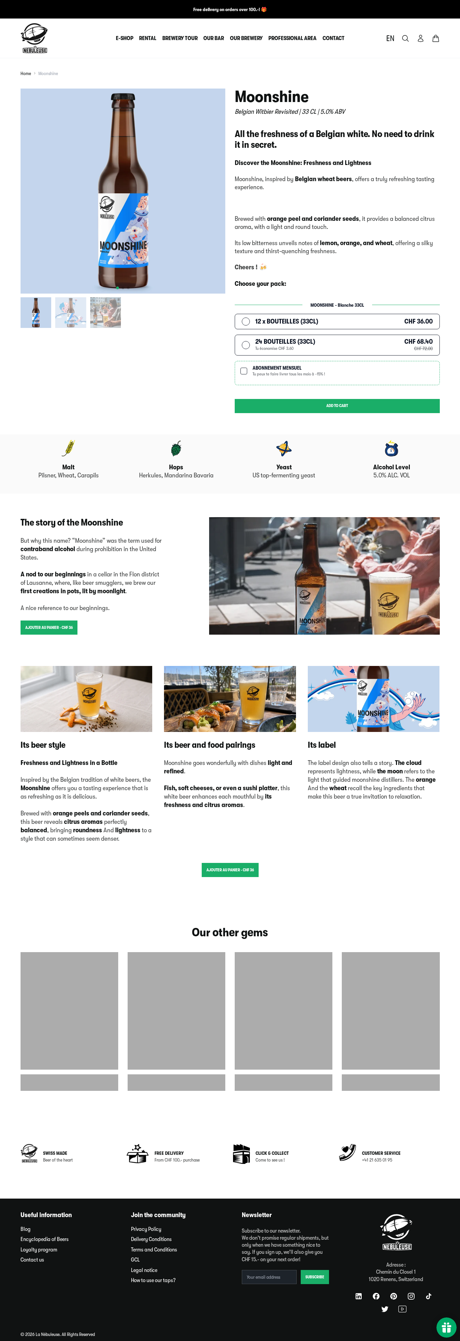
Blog (26, 1229)
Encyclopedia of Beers (45, 1239)
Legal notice (144, 1270)
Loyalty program (39, 1249)
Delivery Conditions (151, 1239)
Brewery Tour (180, 38)
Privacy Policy (146, 1229)
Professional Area (292, 38)
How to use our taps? (153, 1280)
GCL (135, 1259)
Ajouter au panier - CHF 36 (49, 627)
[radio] (337, 321)
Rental (147, 38)
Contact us (32, 1259)
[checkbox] (337, 373)
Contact (333, 38)
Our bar (213, 38)
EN (390, 38)
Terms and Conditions (154, 1249)
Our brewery (246, 38)
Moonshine (48, 73)
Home (26, 73)
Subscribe (314, 1277)
